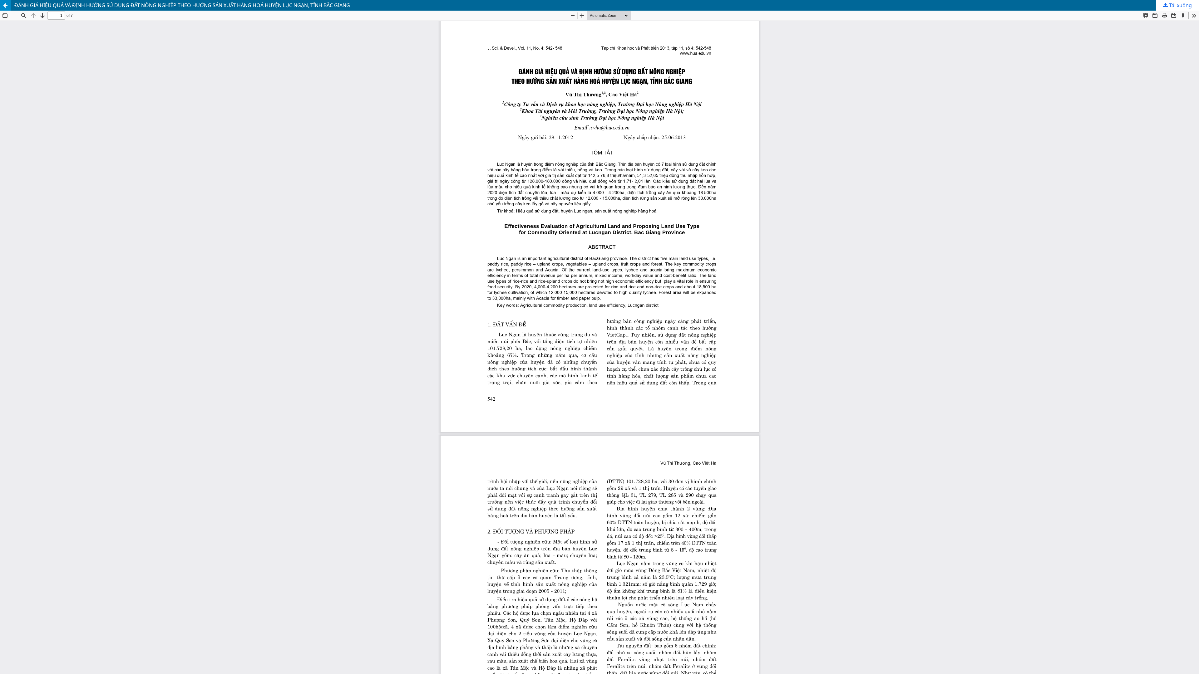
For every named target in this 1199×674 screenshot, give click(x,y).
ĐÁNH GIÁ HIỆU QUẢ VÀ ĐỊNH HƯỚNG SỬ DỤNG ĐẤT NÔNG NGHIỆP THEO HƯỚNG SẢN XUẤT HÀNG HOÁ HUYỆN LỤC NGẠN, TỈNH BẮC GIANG (182, 5)
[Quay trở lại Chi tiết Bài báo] (5, 5)
